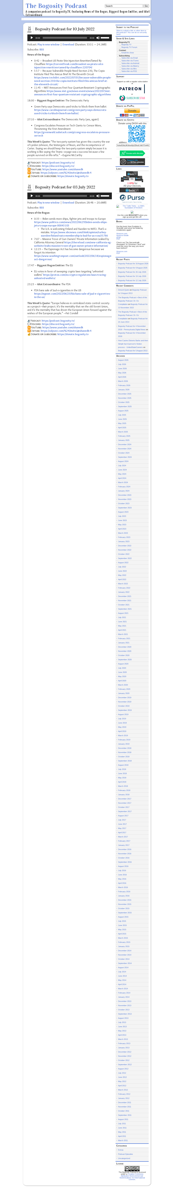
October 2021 (123, 605)
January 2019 (123, 744)
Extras (120, 1150)
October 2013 (123, 1010)
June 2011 (122, 1128)
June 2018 (122, 773)
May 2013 (122, 1031)
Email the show (127, 53)
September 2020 (125, 660)
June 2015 (122, 925)
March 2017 (123, 837)
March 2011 (123, 1140)
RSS (42, 49)
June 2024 (122, 470)
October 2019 (123, 706)
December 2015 (124, 900)
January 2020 (123, 693)
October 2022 (123, 554)
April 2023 (122, 529)
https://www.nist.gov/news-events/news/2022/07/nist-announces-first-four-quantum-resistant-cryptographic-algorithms (72, 92)
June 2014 (122, 976)
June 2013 (122, 1027)
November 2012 (124, 1056)
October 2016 (123, 858)
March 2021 (123, 634)
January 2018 (123, 795)
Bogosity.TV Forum (129, 47)
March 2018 (123, 786)
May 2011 (122, 1132)
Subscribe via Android (130, 63)
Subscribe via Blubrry (130, 66)
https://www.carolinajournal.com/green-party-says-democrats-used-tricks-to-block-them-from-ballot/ (70, 111)
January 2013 (123, 1048)
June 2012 (122, 1077)
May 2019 (122, 727)
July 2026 (122, 364)
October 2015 (123, 908)
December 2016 (124, 849)
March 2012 (123, 1090)
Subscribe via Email (129, 58)
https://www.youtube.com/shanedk (62, 169)
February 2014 (124, 993)
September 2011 (124, 1115)
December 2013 (124, 1001)
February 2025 (124, 436)
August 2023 (123, 512)
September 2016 (125, 862)
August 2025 (123, 411)
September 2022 (125, 558)
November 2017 (124, 803)
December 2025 (124, 394)
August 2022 (123, 563)
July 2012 (122, 1073)
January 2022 (123, 592)
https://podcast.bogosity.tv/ (58, 162)
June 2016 (122, 875)
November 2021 (124, 600)
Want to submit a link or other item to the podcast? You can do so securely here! (131, 32)
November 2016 (124, 854)
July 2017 (122, 820)
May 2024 (122, 474)
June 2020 (122, 672)
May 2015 (122, 930)
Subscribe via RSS (129, 71)
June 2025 (122, 419)
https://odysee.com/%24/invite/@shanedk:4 (66, 172)
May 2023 (122, 525)
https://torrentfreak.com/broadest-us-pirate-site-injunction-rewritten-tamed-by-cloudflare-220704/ (69, 65)
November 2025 (124, 398)
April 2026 (122, 377)
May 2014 (122, 980)
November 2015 (124, 904)
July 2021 (122, 617)
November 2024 (124, 449)
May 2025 (122, 423)
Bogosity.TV (126, 45)
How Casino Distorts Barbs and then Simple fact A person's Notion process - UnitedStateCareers (133, 343)
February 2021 (124, 638)
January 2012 (123, 1098)
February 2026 (124, 385)
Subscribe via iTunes (130, 61)
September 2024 (125, 457)
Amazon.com (121, 234)
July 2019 (122, 719)
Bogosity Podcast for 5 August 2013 (132, 351)
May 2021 (122, 626)
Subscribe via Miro (129, 69)
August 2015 (123, 917)
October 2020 (123, 655)
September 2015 (125, 913)
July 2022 (122, 567)
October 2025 (123, 402)
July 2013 (122, 1022)
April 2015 (122, 934)
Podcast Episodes (125, 1154)
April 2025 (122, 428)
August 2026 (123, 360)
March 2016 (123, 887)
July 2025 (122, 415)
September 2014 (125, 963)
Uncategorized (124, 1158)
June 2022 (122, 571)
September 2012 (125, 1064)
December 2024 (124, 444)
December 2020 (124, 647)
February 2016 (124, 892)
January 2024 (123, 491)
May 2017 (122, 828)
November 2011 (124, 1107)
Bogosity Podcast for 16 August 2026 (133, 264)
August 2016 (123, 866)
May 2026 (122, 373)
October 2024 (123, 453)
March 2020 (123, 685)
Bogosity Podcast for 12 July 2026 (132, 280)
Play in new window (49, 44)
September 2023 (125, 508)
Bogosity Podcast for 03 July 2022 (65, 187)
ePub (118, 237)
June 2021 (122, 622)
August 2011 (123, 1119)
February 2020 (124, 689)
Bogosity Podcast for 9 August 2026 (132, 268)
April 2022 (122, 579)
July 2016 (122, 870)
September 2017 (125, 811)
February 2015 (124, 942)
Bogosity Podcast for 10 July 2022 (64, 29)
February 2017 (124, 841)
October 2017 (123, 807)
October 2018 (123, 757)
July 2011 (122, 1124)
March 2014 (123, 989)
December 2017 (124, 799)
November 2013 (124, 1005)
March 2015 (123, 938)
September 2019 (125, 710)
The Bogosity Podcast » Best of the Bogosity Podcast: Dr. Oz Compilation (132, 300)
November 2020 (124, 651)
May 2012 (122, 1081)
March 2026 (123, 381)
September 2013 (125, 1014)
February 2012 (124, 1094)
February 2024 (124, 487)
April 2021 (122, 630)
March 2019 (123, 735)
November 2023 (124, 499)
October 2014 (123, 959)
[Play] (31, 37)
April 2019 (122, 731)
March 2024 (123, 482)
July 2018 (122, 769)
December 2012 (124, 1052)
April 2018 (122, 782)
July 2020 (122, 668)
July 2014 (122, 972)
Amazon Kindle (122, 235)
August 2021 (123, 613)
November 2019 (124, 702)
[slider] (105, 37)
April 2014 (122, 984)
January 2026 (123, 390)
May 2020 (122, 676)
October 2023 (123, 503)
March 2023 (123, 533)
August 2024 (123, 461)
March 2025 (123, 432)
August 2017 (123, 816)
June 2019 (122, 723)
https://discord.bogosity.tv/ (58, 166)
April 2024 (122, 478)
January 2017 (123, 845)
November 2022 (124, 550)
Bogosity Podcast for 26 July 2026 (132, 272)
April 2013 (122, 1035)
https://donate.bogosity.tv (73, 176)
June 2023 (122, 520)
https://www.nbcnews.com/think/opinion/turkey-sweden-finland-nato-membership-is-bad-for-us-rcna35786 (74, 234)
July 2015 (122, 921)
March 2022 (123, 584)
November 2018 (124, 752)
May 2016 (122, 879)
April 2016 (122, 883)
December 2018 (124, 748)
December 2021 (124, 596)
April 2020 (122, 681)
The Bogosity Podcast (56, 6)
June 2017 (122, 824)
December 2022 (124, 546)
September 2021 (125, 609)
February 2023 (124, 537)
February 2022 (124, 588)
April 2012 (122, 1086)
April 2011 (122, 1136)
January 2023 (123, 541)
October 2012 (123, 1060)
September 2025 (125, 406)
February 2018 (124, 790)
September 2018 (125, 761)
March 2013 (123, 1039)
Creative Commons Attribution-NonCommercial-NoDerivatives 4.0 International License (132, 1176)
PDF (118, 239)
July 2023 (122, 516)
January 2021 (123, 643)
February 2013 (124, 1043)
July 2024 (122, 466)
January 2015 (123, 946)
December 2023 (124, 495)
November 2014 (124, 955)
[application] (69, 37)
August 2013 (123, 1018)
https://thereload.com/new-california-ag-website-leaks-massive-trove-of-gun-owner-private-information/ (72, 244)
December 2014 (124, 951)
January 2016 (123, 896)
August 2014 (123, 967)
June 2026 (122, 368)
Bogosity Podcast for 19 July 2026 (132, 276)
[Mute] (98, 37)
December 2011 (124, 1102)
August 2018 (123, 765)
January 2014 (123, 997)
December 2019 (124, 698)
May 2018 (122, 778)
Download (68, 44)
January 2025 (123, 440)
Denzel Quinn (123, 290)
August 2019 (123, 714)
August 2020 (123, 664)
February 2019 (124, 740)
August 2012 (123, 1069)
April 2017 (122, 832)
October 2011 (123, 1111)
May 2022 (122, 575)
